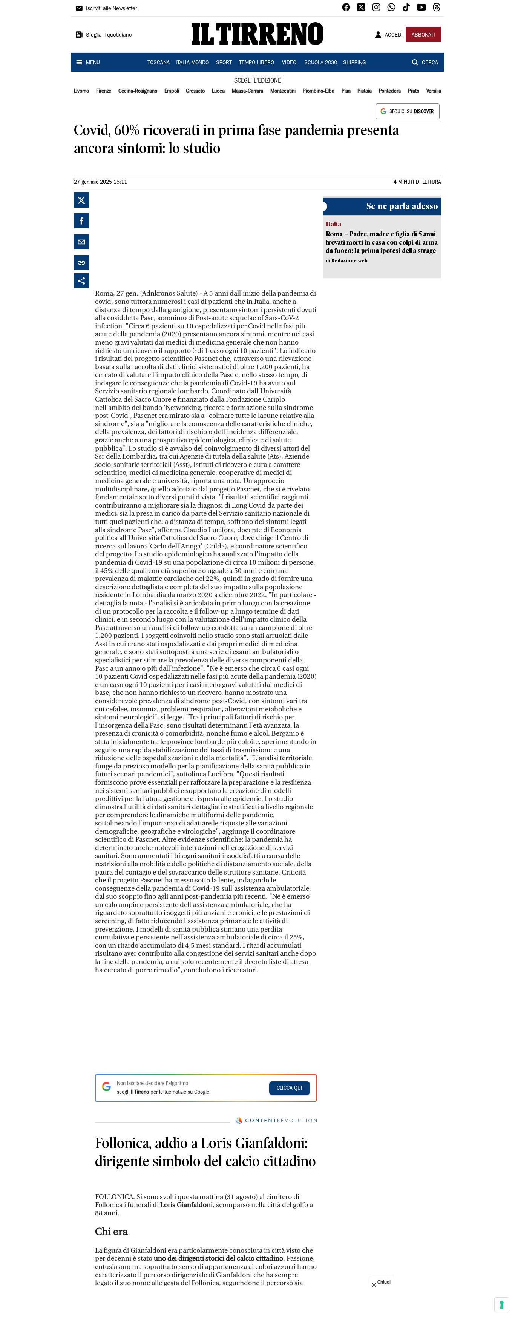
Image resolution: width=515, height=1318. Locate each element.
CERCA (430, 63)
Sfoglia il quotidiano (109, 35)
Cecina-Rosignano (137, 91)
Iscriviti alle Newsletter (111, 9)
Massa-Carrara (247, 91)
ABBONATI (423, 35)
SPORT (224, 63)
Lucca (218, 91)
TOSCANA (158, 63)
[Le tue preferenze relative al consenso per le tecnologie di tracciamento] (502, 1305)
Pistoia (364, 91)
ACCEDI (394, 35)
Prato (413, 91)
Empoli (171, 91)
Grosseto (195, 91)
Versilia (433, 91)
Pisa (346, 91)
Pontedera (390, 91)
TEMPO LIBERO (256, 63)
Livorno (81, 91)
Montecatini (283, 91)
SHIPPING (354, 63)
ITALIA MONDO (192, 63)
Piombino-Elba (318, 91)
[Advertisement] (151, 239)
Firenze (103, 91)
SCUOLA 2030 (320, 63)
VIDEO (289, 63)
